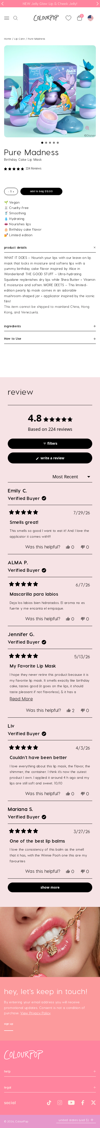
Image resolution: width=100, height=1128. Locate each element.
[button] (42, 143)
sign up (8, 1024)
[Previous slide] (2, 3)
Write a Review (59, 459)
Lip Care (20, 38)
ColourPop (21, 1121)
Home (7, 38)
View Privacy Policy (35, 1013)
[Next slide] (97, 3)
